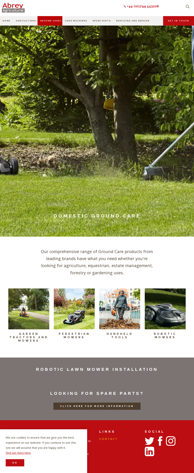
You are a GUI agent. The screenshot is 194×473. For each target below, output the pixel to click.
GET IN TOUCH (178, 21)
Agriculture (25, 21)
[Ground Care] (60, 21)
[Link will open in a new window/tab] (149, 441)
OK (15, 462)
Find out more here (18, 453)
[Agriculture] (36, 21)
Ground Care (50, 21)
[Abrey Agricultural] (13, 7)
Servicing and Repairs (132, 21)
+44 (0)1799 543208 (143, 6)
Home (7, 21)
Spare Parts (102, 21)
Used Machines (76, 21)
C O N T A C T (108, 439)
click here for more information (97, 406)
